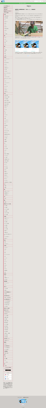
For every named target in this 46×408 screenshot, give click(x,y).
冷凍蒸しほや (6, 173)
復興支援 (5, 342)
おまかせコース (6, 243)
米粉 (5, 53)
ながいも (6, 268)
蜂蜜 (4, 200)
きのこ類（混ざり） (7, 62)
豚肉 (4, 189)
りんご (5, 39)
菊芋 (5, 252)
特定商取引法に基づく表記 (25, 397)
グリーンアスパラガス (7, 254)
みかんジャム (6, 132)
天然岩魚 (6, 365)
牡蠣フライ (6, 230)
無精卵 (5, 187)
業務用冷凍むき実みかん (7, 134)
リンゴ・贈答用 (6, 315)
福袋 (5, 356)
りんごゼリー (6, 180)
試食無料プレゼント (7, 340)
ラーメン (6, 164)
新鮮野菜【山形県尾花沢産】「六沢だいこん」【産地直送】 (25, 9)
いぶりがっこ (6, 114)
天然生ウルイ (6, 91)
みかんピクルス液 (7, 130)
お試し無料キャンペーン (7, 338)
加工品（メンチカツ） (7, 191)
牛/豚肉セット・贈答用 (7, 333)
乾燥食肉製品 (5, 281)
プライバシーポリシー (20, 397)
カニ (5, 19)
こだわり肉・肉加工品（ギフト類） (8, 234)
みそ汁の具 (6, 279)
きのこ (5, 123)
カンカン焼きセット (7, 236)
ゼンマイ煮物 (6, 214)
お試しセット (6, 21)
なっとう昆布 (6, 148)
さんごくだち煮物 (7, 209)
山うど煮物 (6, 205)
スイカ (5, 37)
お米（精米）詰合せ (7, 304)
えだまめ (6, 146)
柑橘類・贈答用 (6, 317)
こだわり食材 (6, 288)
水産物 (5, 14)
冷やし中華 (6, 162)
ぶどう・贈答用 (6, 324)
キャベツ (6, 261)
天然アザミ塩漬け (7, 100)
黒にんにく (6, 178)
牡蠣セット (6, 290)
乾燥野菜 (6, 141)
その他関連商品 (6, 351)
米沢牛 (5, 198)
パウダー (6, 107)
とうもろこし (6, 247)
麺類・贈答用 (6, 322)
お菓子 (5, 55)
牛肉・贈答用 (6, 331)
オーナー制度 (5, 358)
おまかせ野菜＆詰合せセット (7, 299)
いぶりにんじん (6, 155)
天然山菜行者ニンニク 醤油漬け (8, 182)
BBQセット (5, 286)
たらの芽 (6, 69)
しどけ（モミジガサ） (7, 76)
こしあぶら (6, 71)
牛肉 (4, 196)
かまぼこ (6, 30)
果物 (4, 35)
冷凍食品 (5, 216)
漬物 (5, 118)
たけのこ (6, 64)
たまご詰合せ (6, 306)
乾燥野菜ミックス (7, 277)
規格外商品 (6, 270)
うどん (5, 116)
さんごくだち (6, 86)
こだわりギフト (6, 313)
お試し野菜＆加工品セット (7, 295)
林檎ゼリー (6, 171)
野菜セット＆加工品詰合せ (8, 297)
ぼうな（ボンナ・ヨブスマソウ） (7, 78)
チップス (6, 109)
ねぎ (5, 256)
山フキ (5, 84)
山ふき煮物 (6, 221)
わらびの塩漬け (6, 98)
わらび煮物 (6, 207)
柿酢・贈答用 (6, 329)
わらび (5, 60)
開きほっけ (6, 238)
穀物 (4, 46)
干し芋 (5, 150)
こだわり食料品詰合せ (7, 347)
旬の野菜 (5, 245)
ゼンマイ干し (6, 166)
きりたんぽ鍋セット (7, 349)
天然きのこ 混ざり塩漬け (7, 102)
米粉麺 (5, 139)
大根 (5, 263)
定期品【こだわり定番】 (7, 308)
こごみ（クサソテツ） (7, 82)
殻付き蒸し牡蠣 (6, 28)
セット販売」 (6, 157)
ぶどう (5, 44)
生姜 (5, 272)
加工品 (5, 23)
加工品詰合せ (6, 125)
